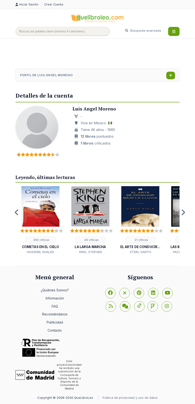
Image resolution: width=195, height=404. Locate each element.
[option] (40, 220)
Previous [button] (16, 212)
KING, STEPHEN (90, 252)
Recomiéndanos (55, 314)
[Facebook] (110, 293)
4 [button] (108, 258)
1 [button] (86, 258)
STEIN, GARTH (140, 252)
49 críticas (91, 240)
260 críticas (41, 240)
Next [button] (183, 212)
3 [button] (101, 258)
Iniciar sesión (29, 4)
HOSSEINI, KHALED (40, 252)
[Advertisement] (102, 54)
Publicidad (55, 322)
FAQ (55, 306)
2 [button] (94, 258)
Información (55, 298)
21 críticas (141, 240)
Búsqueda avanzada (145, 30)
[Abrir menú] (174, 31)
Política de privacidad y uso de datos (130, 397)
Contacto (55, 330)
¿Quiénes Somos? (55, 290)
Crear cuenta (53, 4)
